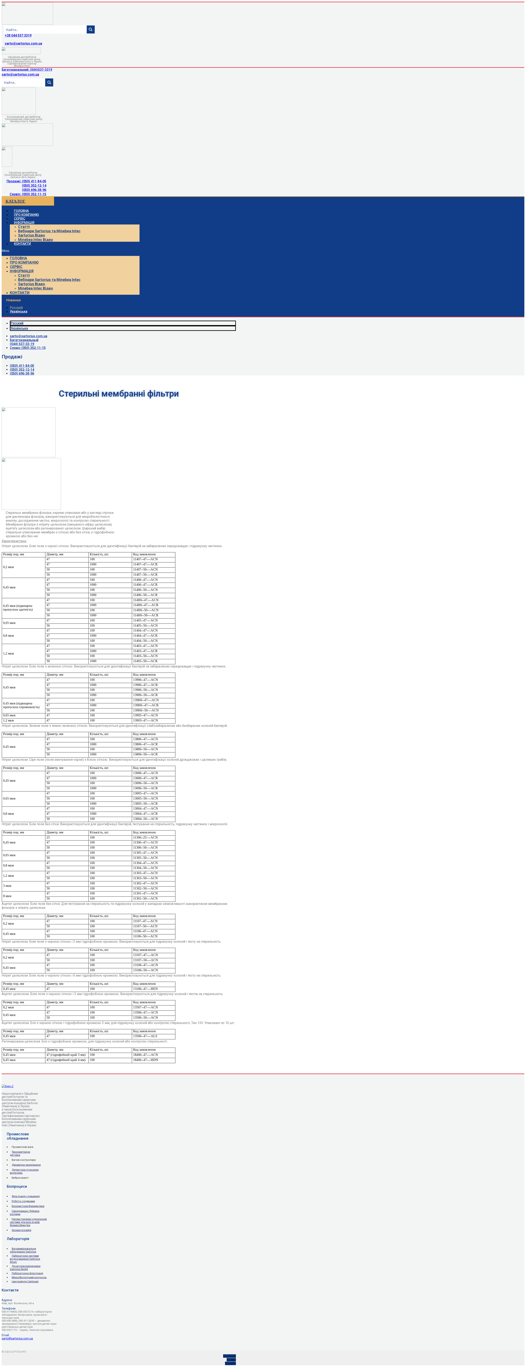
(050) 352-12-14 (34, 186)
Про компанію (24, 262)
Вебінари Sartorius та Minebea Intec (49, 231)
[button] (71, 251)
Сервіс (16, 267)
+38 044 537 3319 (18, 35)
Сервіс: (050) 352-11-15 (28, 194)
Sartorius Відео (31, 235)
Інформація (24, 222)
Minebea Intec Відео (35, 239)
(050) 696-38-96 (34, 190)
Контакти (22, 244)
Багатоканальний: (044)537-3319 (27, 69)
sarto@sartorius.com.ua (23, 43)
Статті (24, 226)
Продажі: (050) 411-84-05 (26, 181)
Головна (18, 258)
